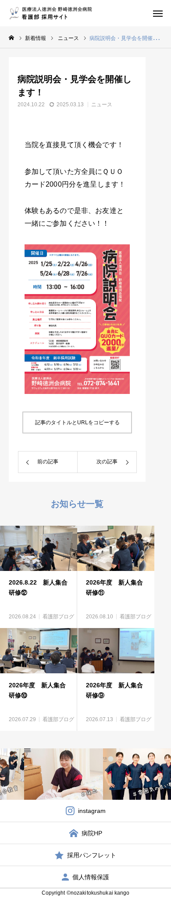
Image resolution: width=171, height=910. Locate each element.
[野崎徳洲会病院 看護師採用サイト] (51, 13)
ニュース (101, 104)
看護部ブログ (58, 616)
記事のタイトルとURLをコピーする (77, 422)
